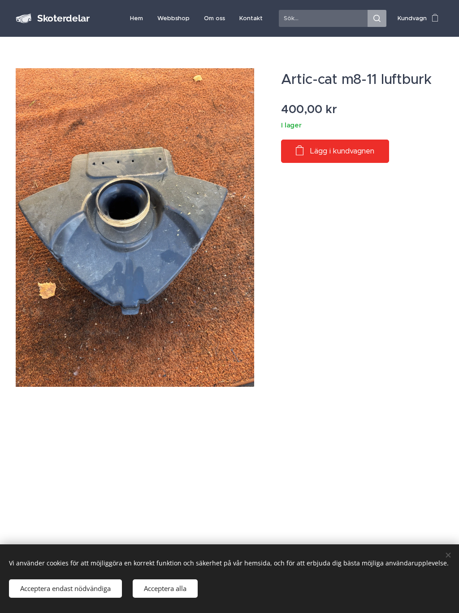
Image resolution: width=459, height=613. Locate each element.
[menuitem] (139, 18)
